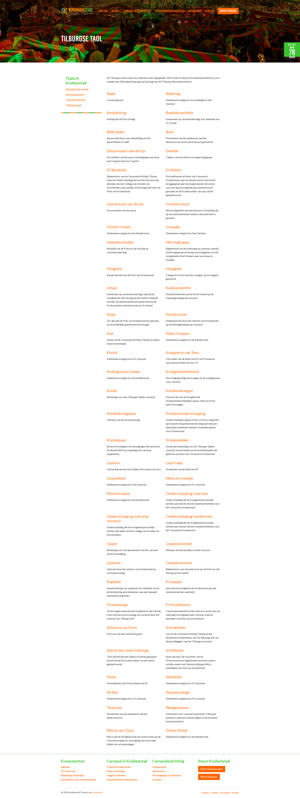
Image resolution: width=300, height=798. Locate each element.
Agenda (116, 11)
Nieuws (104, 11)
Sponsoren (195, 11)
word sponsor (228, 11)
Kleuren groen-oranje (77, 89)
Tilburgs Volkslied (75, 99)
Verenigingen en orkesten (170, 11)
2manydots (97, 792)
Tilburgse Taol (73, 104)
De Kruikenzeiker (75, 94)
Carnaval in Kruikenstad (137, 11)
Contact (210, 11)
